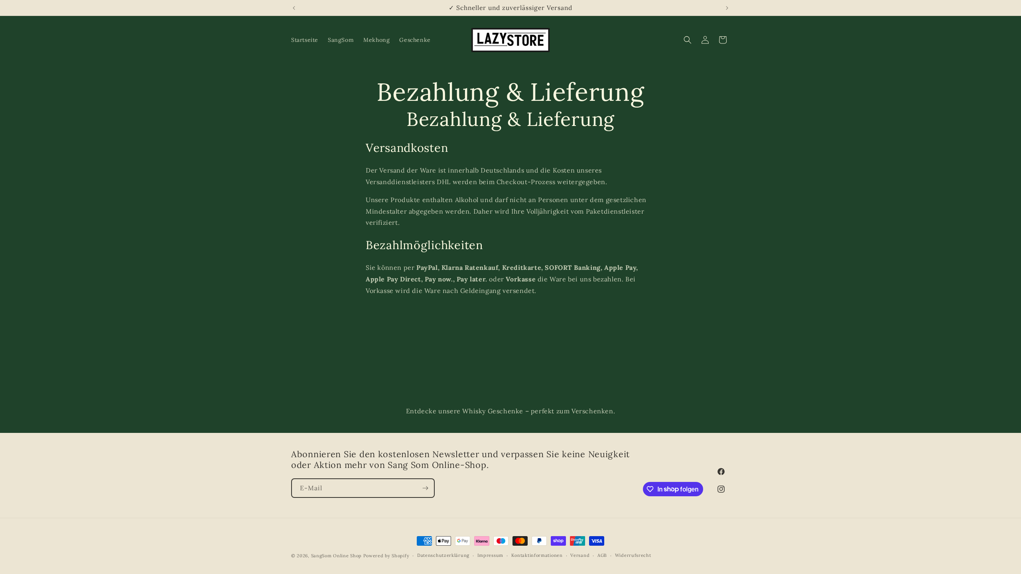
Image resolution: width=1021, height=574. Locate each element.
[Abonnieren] (425, 488)
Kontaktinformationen (537, 555)
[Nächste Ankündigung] (727, 8)
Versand (579, 555)
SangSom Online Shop (336, 555)
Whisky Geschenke (492, 411)
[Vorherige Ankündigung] (294, 8)
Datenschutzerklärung (443, 555)
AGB (602, 555)
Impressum (490, 555)
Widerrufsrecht (633, 555)
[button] (687, 40)
